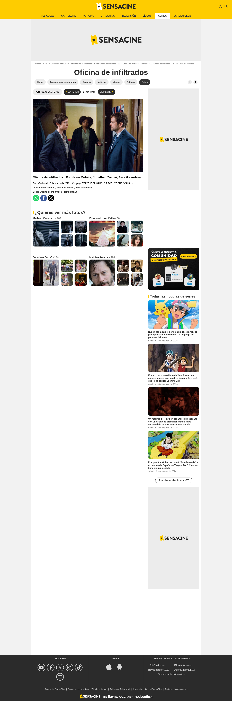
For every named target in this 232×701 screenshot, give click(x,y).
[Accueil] (116, 6)
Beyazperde (155, 669)
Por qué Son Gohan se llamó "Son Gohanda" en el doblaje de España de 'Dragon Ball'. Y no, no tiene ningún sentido (173, 465)
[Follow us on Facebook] (51, 667)
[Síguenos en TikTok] (79, 667)
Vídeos (147, 15)
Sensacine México (168, 674)
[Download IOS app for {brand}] (111, 666)
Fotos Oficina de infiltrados (81, 64)
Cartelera (68, 15)
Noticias (88, 15)
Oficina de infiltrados (59, 64)
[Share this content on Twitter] (51, 198)
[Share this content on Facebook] (43, 198)
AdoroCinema (182, 669)
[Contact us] (60, 677)
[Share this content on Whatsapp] (36, 198)
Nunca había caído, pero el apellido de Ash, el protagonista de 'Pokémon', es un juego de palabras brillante (172, 335)
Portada (37, 64)
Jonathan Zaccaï (65, 187)
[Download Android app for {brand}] (121, 666)
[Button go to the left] (190, 82)
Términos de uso (99, 689)
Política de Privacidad (120, 689)
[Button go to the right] (195, 82)
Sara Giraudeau (84, 187)
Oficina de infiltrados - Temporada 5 (58, 192)
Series (162, 15)
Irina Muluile (48, 187)
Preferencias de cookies (176, 689)
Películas (47, 15)
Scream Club (182, 15)
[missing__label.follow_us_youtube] (42, 667)
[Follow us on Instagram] (70, 667)
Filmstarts (179, 665)
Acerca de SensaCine (55, 689)
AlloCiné (154, 665)
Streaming (108, 15)
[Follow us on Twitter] (60, 667)
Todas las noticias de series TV (174, 480)
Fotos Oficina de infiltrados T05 (107, 64)
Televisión (129, 15)
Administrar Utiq (140, 689)
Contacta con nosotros (78, 689)
